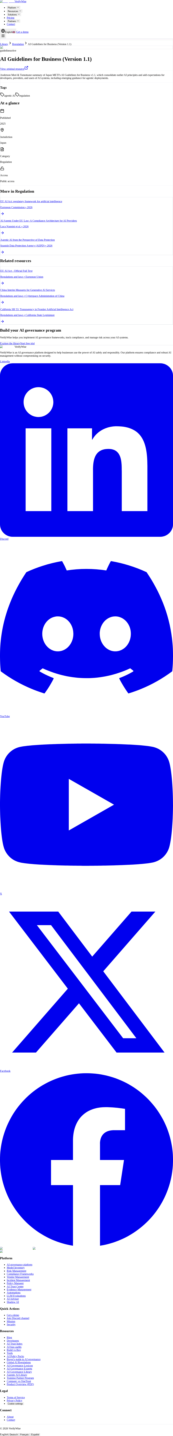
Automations (13, 1292)
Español (35, 1434)
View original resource (12, 68)
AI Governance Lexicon (20, 1365)
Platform (12, 7)
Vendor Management (18, 1277)
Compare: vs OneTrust (19, 1381)
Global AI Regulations (19, 1362)
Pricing (10, 17)
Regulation (18, 44)
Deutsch (14, 1434)
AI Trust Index (14, 1343)
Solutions (12, 14)
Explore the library (10, 343)
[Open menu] (3, 36)
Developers (13, 1340)
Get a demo (22, 31)
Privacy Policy (14, 1400)
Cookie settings (15, 1403)
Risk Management (16, 1270)
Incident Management (18, 1280)
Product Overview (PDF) (20, 1384)
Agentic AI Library (17, 1374)
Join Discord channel (18, 1318)
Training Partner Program (20, 1378)
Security (11, 1324)
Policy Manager (15, 1283)
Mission (11, 1321)
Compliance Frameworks (20, 1273)
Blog (9, 1337)
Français (24, 1434)
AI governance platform (19, 1264)
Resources (13, 11)
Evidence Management (19, 1289)
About (10, 1416)
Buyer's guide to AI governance (24, 1359)
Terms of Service (16, 1397)
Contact (11, 24)
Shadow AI (13, 1302)
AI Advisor (13, 1298)
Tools (10, 1353)
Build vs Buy (14, 1350)
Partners (12, 21)
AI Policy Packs (15, 1356)
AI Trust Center (15, 1286)
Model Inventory (16, 1267)
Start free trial (27, 343)
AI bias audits (14, 1347)
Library (4, 44)
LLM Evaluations (16, 1295)
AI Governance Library (19, 1371)
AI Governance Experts (19, 1368)
